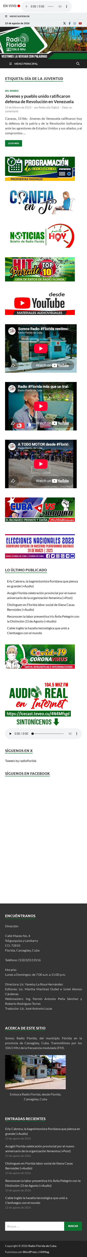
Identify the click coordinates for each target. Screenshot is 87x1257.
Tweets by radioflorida (20, 761)
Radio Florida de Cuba (42, 1246)
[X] (64, 23)
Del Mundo (12, 90)
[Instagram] (74, 23)
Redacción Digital (49, 107)
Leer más (12, 142)
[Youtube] (80, 23)
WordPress (30, 1252)
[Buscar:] (43, 1226)
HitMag (44, 1252)
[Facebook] (70, 23)
